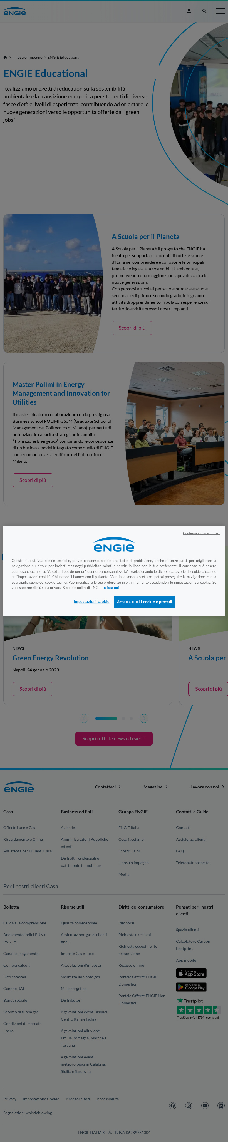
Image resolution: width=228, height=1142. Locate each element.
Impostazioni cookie (91, 601)
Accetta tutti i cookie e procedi (144, 601)
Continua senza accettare (201, 533)
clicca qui (111, 587)
